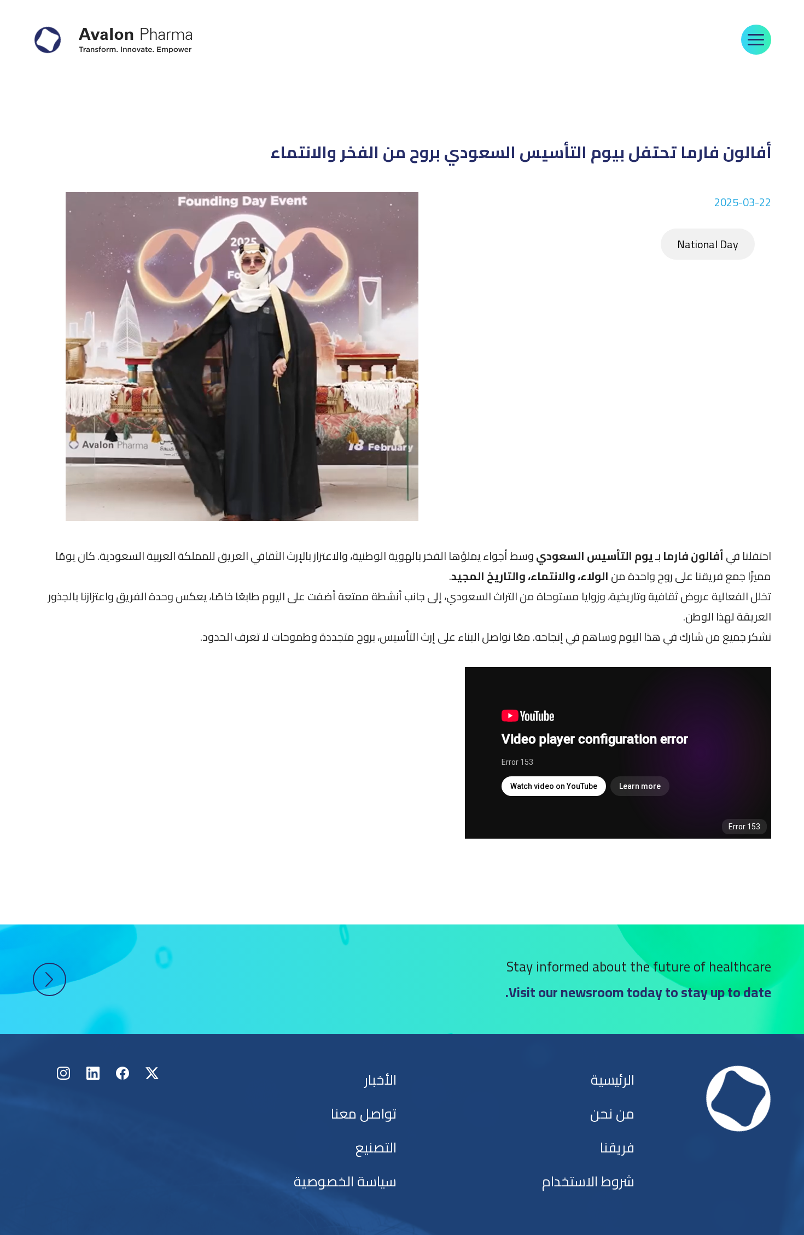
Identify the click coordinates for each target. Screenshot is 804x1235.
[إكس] (152, 1073)
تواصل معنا (364, 1113)
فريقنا (617, 1147)
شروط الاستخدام (588, 1181)
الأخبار (380, 1079)
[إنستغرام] (63, 1073)
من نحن (612, 1113)
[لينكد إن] (93, 1073)
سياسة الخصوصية (345, 1181)
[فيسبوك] (122, 1073)
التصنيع (376, 1147)
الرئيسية (612, 1079)
